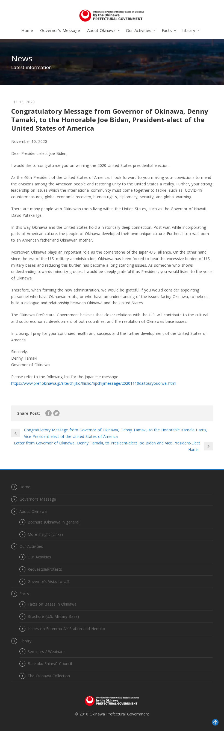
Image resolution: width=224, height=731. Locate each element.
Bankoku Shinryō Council (50, 663)
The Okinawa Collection (49, 675)
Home (27, 30)
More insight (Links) (45, 534)
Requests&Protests (45, 569)
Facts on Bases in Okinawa (52, 604)
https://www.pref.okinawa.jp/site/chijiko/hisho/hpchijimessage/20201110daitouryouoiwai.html (93, 383)
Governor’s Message (60, 30)
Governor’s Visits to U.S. (49, 581)
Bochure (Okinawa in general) (54, 522)
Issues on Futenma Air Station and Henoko (66, 628)
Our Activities (39, 556)
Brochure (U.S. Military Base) (53, 616)
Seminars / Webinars (46, 651)
